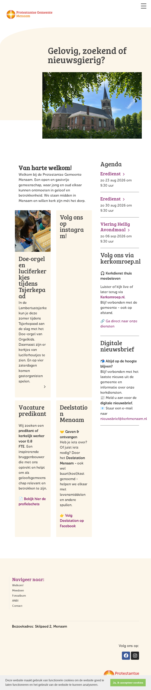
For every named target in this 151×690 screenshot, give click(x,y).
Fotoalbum (19, 595)
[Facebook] (126, 656)
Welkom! (18, 585)
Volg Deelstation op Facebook (72, 521)
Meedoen (18, 590)
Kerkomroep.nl (112, 297)
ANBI (15, 600)
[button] (99, 685)
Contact (17, 606)
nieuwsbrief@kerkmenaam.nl (123, 419)
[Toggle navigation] (143, 6)
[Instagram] (135, 656)
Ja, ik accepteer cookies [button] (128, 682)
